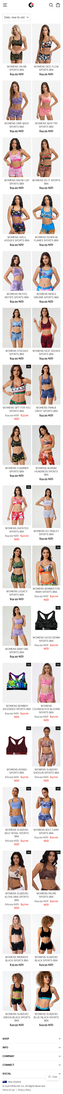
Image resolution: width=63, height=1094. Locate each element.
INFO (5, 1047)
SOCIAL (7, 1073)
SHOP (6, 1038)
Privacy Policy (24, 1090)
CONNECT (8, 1065)
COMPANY (8, 1056)
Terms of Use (9, 1090)
